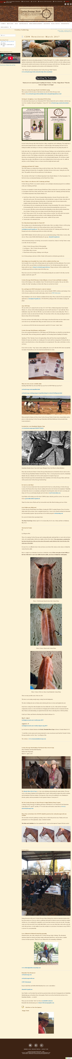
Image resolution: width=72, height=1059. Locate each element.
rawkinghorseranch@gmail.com (29, 229)
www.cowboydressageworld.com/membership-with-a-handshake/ (37, 72)
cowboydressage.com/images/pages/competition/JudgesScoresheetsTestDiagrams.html (42, 393)
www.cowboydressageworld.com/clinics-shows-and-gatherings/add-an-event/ (43, 94)
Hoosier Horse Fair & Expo (30, 791)
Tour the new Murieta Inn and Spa (7, 65)
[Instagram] (71, 4)
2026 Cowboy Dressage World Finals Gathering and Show (13, 41)
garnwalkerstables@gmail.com (32, 498)
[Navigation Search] (10, 27)
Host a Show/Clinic (58, 1)
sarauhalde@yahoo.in (47, 1001)
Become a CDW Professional (45, 1)
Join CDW (34, 1)
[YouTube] (68, 4)
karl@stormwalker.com (54, 493)
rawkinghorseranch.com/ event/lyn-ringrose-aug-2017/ (34, 725)
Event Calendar (26, 1)
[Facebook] (65, 4)
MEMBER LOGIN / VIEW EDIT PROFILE (32, 1049)
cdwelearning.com (58, 513)
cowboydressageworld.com (28, 978)
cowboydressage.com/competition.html (31, 389)
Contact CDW (8, 2)
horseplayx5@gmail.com (34, 298)
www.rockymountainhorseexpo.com (37, 739)
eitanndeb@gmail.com (54, 237)
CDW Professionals (56, 293)
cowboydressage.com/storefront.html (59, 103)
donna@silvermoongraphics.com (46, 1003)
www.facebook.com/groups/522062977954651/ (33, 428)
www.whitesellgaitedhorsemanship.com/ (31, 967)
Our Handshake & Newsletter (14, 1)
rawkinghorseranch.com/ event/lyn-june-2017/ (32, 720)
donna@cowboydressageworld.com (41, 267)
